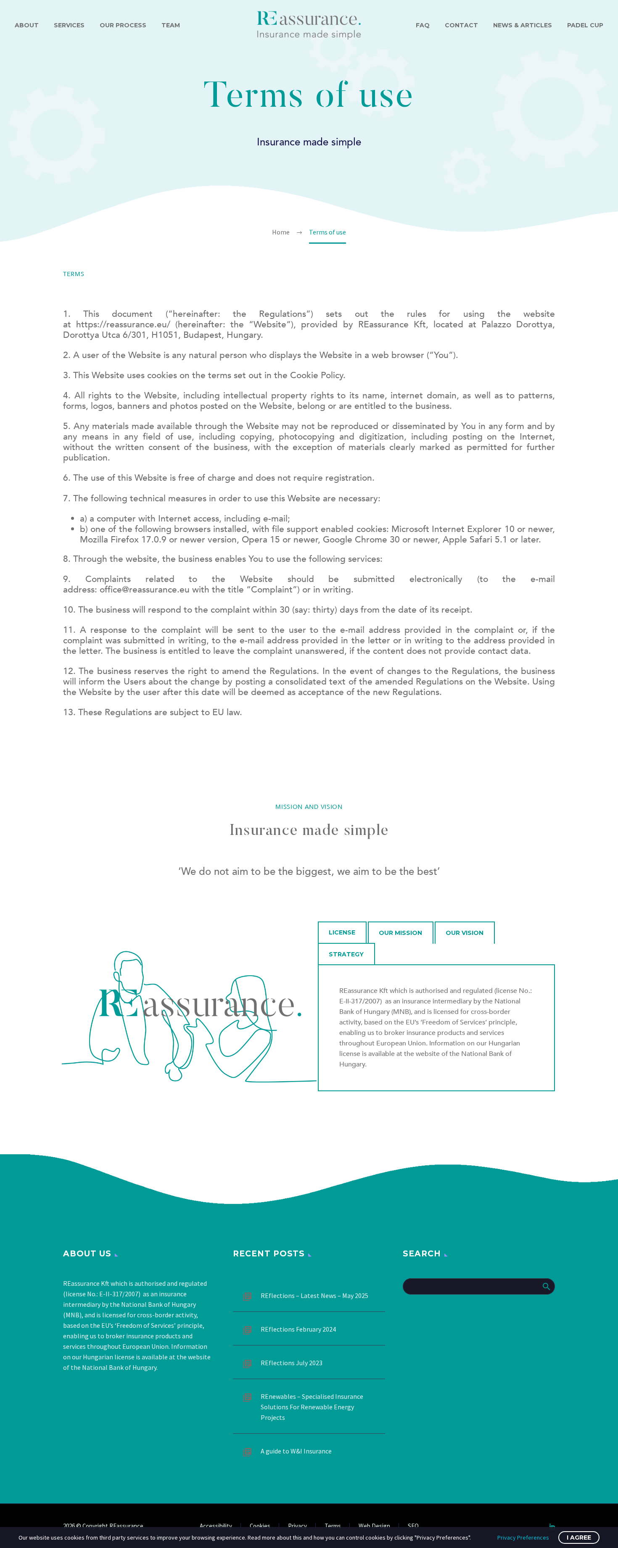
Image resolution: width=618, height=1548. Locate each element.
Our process (123, 25)
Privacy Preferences (523, 1537)
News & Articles (522, 25)
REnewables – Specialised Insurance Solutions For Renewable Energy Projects (312, 1407)
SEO (413, 1526)
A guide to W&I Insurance (296, 1451)
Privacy (297, 1526)
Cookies (260, 1526)
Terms (333, 1526)
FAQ (423, 25)
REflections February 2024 (298, 1329)
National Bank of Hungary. (120, 1367)
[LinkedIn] (552, 1526)
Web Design (374, 1526)
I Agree (579, 1537)
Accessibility (216, 1526)
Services (69, 25)
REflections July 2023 (291, 1362)
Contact (461, 25)
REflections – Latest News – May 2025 (314, 1295)
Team (170, 25)
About (27, 25)
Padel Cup (585, 25)
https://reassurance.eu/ (120, 325)
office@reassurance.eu (145, 590)
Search (546, 1286)
